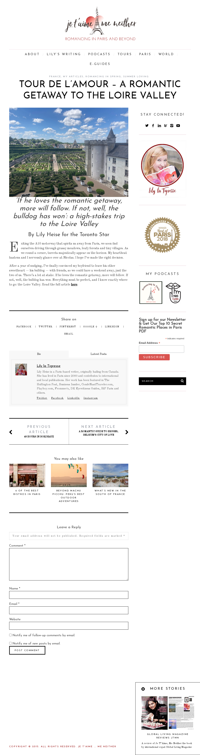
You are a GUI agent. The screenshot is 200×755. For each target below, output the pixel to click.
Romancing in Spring (103, 76)
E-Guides (100, 64)
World (166, 54)
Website (15, 619)
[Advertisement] (168, 426)
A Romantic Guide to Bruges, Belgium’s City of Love (98, 430)
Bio (39, 354)
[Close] (143, 689)
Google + (90, 327)
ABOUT (32, 54)
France (55, 76)
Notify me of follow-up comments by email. (43, 635)
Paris (145, 54)
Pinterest (68, 327)
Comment (17, 545)
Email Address (149, 343)
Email (68, 334)
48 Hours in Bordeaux (39, 431)
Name (14, 588)
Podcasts (99, 54)
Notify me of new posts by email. (36, 643)
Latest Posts (99, 354)
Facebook (24, 327)
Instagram (91, 398)
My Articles (73, 76)
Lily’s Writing (64, 54)
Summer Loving (136, 76)
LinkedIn (112, 327)
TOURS (125, 54)
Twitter (46, 327)
